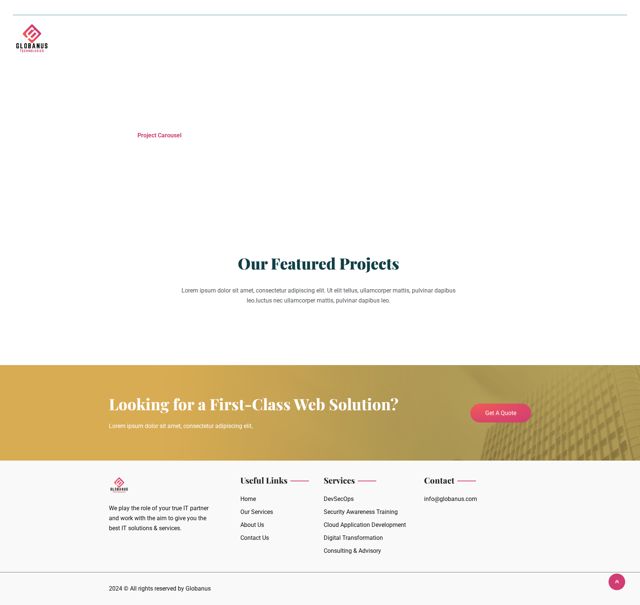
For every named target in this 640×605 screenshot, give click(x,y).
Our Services (285, 39)
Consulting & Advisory (352, 550)
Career (336, 39)
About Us (237, 39)
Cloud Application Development (365, 524)
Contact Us (414, 39)
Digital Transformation (353, 537)
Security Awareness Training (361, 511)
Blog (374, 39)
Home (199, 39)
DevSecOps (339, 498)
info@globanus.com (450, 498)
